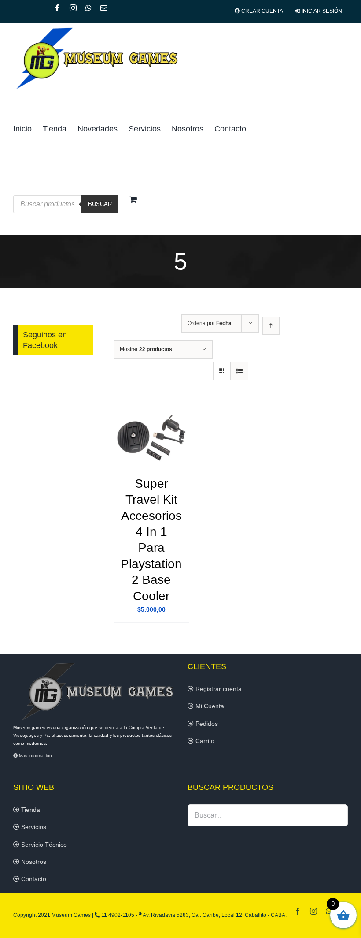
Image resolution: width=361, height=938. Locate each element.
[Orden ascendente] (271, 326)
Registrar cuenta (218, 688)
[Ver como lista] (239, 371)
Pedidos (206, 723)
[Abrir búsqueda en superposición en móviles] (173, 178)
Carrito (204, 740)
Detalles (151, 438)
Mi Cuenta (209, 706)
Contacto (32, 878)
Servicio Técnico (43, 844)
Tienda (29, 809)
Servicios (32, 826)
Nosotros (32, 861)
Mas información (35, 755)
